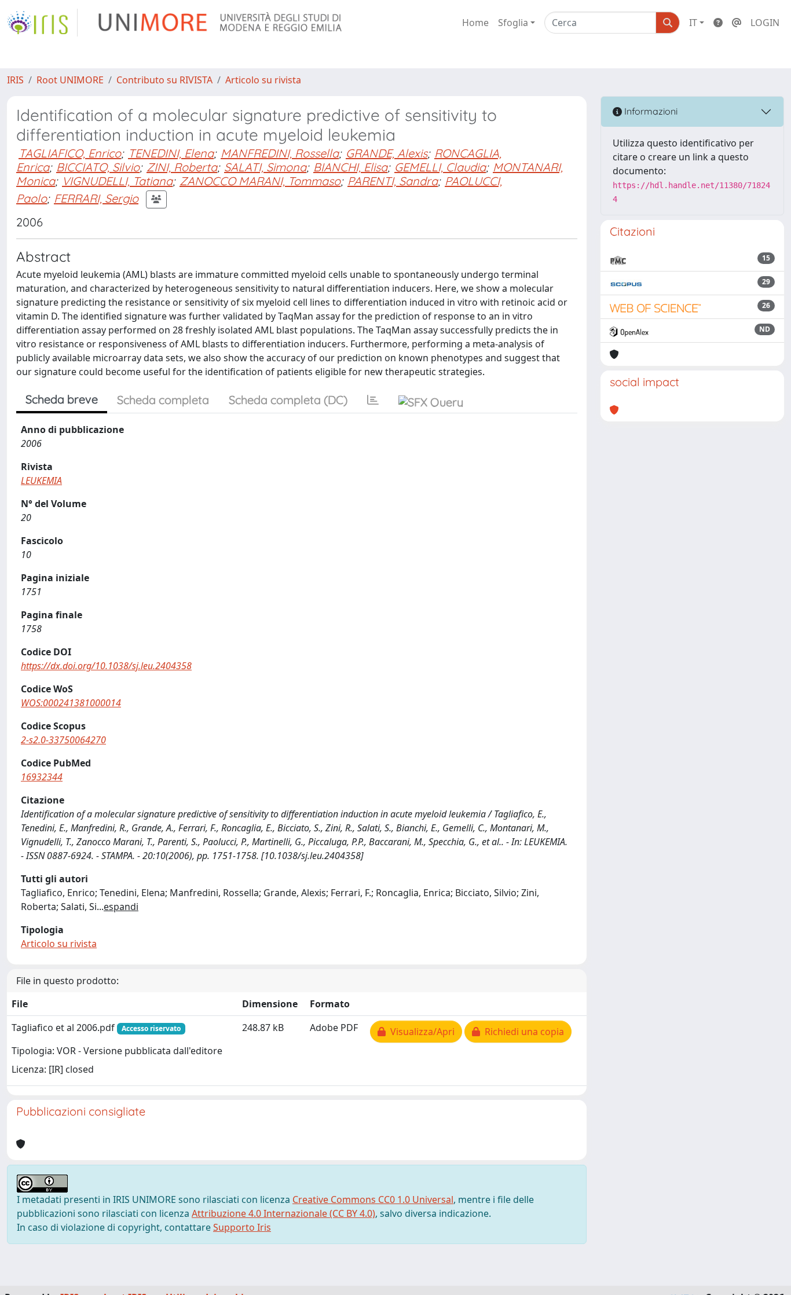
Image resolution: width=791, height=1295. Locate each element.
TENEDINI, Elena (171, 153)
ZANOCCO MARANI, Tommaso (260, 181)
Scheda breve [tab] (61, 399)
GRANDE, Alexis (386, 153)
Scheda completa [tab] (163, 399)
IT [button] (693, 22)
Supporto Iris (242, 1227)
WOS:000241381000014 (71, 702)
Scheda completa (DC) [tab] (288, 399)
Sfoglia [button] (513, 22)
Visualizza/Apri (420, 1031)
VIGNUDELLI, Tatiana (117, 181)
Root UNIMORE (70, 80)
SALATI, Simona (265, 167)
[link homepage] (42, 22)
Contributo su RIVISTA (164, 80)
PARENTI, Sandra (392, 181)
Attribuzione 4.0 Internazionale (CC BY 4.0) (283, 1213)
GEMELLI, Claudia (440, 167)
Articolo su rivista (263, 80)
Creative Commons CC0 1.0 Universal (372, 1199)
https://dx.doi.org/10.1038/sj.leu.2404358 (106, 665)
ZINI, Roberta (182, 167)
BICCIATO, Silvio (98, 167)
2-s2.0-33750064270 (63, 739)
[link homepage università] (221, 22)
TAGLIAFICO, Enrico (70, 153)
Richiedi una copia (522, 1031)
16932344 (42, 777)
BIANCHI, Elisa (350, 167)
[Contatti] (736, 22)
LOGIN (764, 22)
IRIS (15, 80)
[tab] (373, 400)
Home (475, 22)
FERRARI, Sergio (96, 198)
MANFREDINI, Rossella (280, 153)
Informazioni (650, 111)
